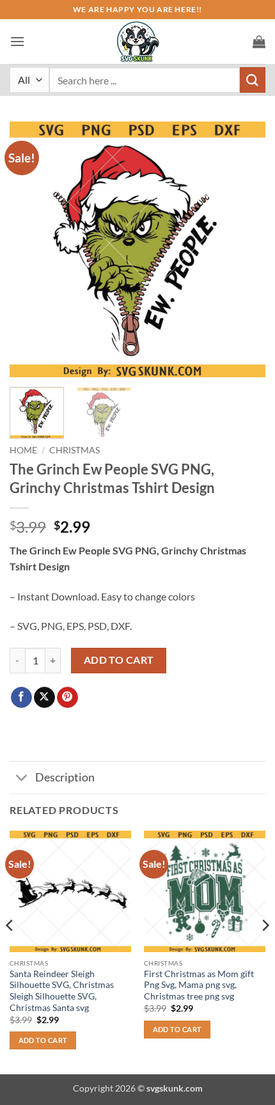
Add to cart (119, 660)
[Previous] (30, 249)
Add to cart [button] (43, 1040)
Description (65, 777)
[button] (17, 41)
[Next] (244, 249)
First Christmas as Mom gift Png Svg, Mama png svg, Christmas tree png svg (199, 985)
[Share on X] (44, 698)
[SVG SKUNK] (137, 41)
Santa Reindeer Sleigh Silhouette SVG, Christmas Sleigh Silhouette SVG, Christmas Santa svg (62, 991)
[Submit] (252, 79)
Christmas (74, 450)
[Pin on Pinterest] (67, 698)
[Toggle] (22, 778)
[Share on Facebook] (21, 698)
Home (23, 450)
